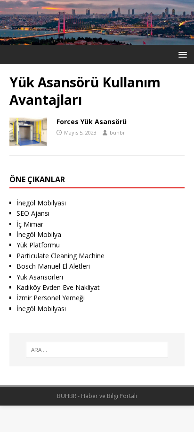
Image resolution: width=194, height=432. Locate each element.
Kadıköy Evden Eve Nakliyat (58, 287)
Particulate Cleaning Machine (60, 255)
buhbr (117, 132)
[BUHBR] (97, 39)
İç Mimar (29, 224)
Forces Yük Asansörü (92, 121)
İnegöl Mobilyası (41, 202)
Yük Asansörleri (39, 276)
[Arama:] (97, 350)
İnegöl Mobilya (38, 234)
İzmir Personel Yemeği (50, 297)
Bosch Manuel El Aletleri (53, 266)
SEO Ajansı (32, 213)
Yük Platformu (38, 244)
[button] (181, 54)
